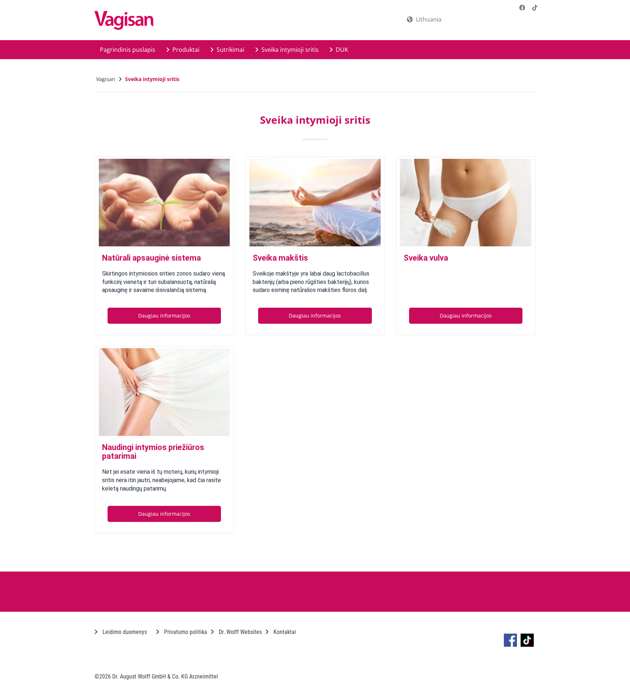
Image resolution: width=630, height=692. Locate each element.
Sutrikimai (229, 50)
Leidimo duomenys (124, 631)
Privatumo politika (185, 631)
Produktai (185, 50)
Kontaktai (284, 631)
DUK (341, 50)
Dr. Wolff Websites (239, 631)
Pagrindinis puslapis (127, 50)
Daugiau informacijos (164, 315)
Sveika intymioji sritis (289, 50)
